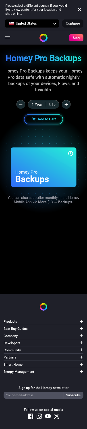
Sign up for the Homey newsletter (43, 388)
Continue (73, 23)
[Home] (43, 38)
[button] (32, 23)
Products (10, 322)
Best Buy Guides (16, 329)
